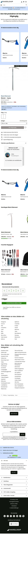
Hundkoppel (17, 378)
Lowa (2, 329)
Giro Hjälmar (17, 372)
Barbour (3, 339)
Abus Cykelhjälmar (19, 385)
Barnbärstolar (4, 386)
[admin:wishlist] (25, 127)
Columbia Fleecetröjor (20, 361)
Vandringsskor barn (5, 383)
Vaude (16, 327)
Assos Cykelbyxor (19, 370)
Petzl (16, 339)
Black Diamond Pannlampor (18, 364)
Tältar (2, 362)
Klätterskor (3, 381)
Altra (2, 331)
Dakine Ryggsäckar (19, 368)
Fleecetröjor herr (5, 360)
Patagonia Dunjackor (19, 387)
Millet (2, 333)
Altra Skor (17, 382)
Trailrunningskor (4, 377)
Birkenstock (17, 337)
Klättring (4, 395)
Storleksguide (23, 120)
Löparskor (3, 379)
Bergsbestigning (11, 395)
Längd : (3, 120)
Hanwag (17, 335)
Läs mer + (4, 109)
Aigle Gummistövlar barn (20, 352)
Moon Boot (3, 335)
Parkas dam (4, 352)
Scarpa (16, 325)
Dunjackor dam (4, 350)
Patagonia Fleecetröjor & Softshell (20, 355)
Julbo (16, 331)
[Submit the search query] (26, 5)
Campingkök (4, 369)
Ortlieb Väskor (18, 380)
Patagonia (3, 321)
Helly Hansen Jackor (19, 359)
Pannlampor (4, 365)
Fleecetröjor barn (19, 350)
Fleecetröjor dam (5, 354)
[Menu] (1, 5)
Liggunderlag (4, 363)
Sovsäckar (3, 367)
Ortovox (3, 323)
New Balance (18, 333)
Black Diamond (5, 96)
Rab (2, 325)
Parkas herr (3, 358)
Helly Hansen (4, 337)
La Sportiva (3, 327)
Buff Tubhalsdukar (19, 384)
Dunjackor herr (4, 356)
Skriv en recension (5, 100)
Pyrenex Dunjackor (19, 357)
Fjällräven (17, 321)
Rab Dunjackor (18, 374)
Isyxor (2, 373)
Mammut (17, 329)
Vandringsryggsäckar (6, 371)
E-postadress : (14, 431)
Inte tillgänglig (12, 127)
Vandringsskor (4, 375)
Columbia (17, 323)
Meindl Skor (17, 366)
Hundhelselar (18, 376)
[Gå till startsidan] (2, 395)
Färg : (4, 112)
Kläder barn (3, 388)
